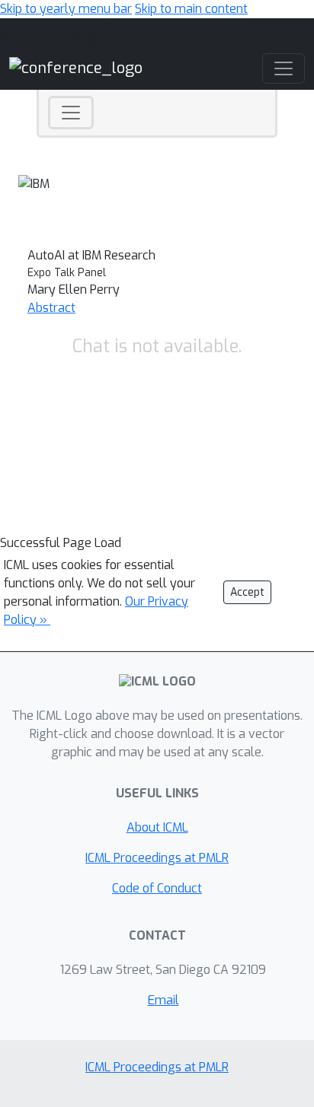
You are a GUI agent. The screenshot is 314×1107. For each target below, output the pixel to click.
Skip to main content (191, 9)
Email (163, 1000)
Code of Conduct (157, 888)
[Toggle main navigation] (283, 68)
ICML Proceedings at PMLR (157, 858)
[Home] (76, 68)
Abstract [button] (51, 308)
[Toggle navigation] (71, 112)
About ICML (157, 827)
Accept (247, 592)
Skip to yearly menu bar (66, 9)
